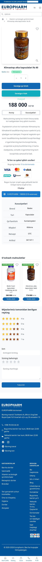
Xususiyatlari (31, 112)
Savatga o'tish (21, 93)
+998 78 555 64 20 (11, 425)
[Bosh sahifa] (3, 19)
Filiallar (21, 188)
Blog (31, 482)
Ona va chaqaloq (8, 497)
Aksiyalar (5, 508)
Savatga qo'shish (21, 86)
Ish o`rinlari (34, 479)
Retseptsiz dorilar (9, 480)
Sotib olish (11, 299)
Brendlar (5, 484)
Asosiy (11, 112)
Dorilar (4, 504)
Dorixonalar (34, 513)
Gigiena (5, 501)
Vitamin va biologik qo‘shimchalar (21, 19)
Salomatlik (6, 471)
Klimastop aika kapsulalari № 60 (18, 21)
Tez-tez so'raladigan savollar (35, 519)
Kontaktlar (34, 492)
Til (34, 8)
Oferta (32, 476)
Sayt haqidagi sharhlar (33, 527)
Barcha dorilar (7, 467)
